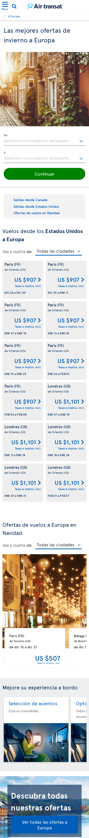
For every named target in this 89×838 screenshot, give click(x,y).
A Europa (14, 16)
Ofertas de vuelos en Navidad (37, 212)
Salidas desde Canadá (30, 199)
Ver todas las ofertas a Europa (44, 825)
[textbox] (44, 140)
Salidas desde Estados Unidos (36, 206)
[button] (44, 174)
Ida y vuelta (13, 251)
